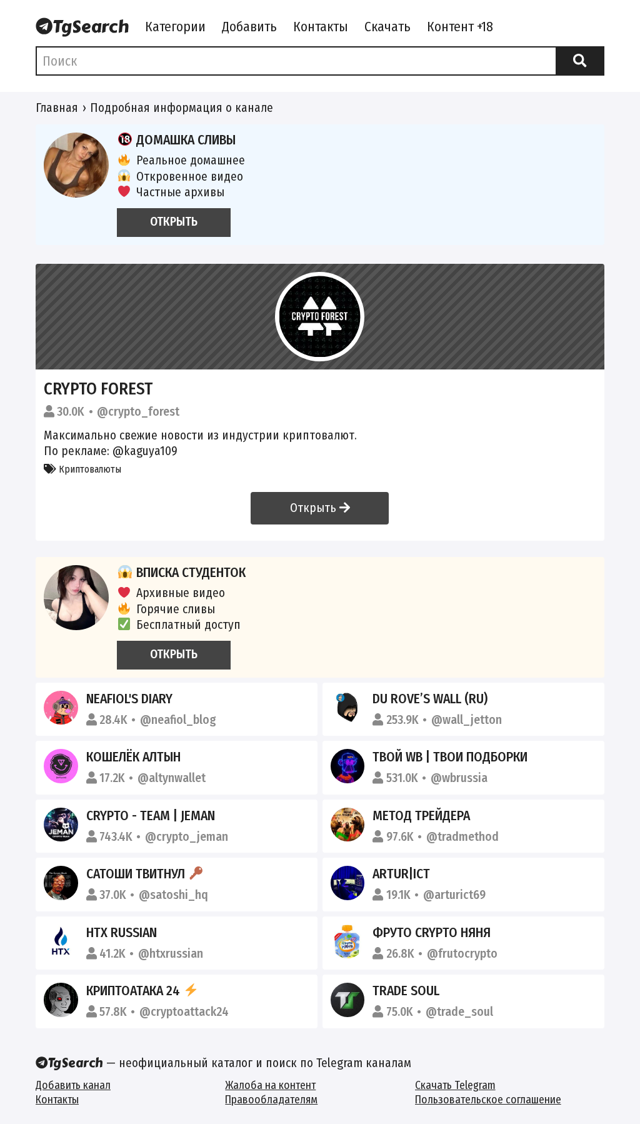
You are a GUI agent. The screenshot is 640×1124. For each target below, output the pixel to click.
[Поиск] (580, 61)
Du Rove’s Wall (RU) (430, 699)
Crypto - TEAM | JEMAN (150, 816)
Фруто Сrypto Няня (431, 933)
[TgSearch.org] (82, 28)
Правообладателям (271, 1099)
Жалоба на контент (270, 1085)
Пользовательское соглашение (488, 1099)
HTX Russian (121, 933)
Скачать (387, 27)
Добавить (249, 27)
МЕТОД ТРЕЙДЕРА (421, 816)
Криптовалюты (88, 469)
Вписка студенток (191, 573)
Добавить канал (73, 1085)
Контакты (320, 27)
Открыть (314, 508)
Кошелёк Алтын (133, 757)
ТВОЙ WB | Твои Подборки (450, 757)
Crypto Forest (98, 388)
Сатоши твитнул (137, 874)
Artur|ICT (401, 874)
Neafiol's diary (129, 699)
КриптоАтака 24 (134, 991)
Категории (175, 27)
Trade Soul (405, 991)
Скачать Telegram (455, 1085)
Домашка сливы (186, 140)
